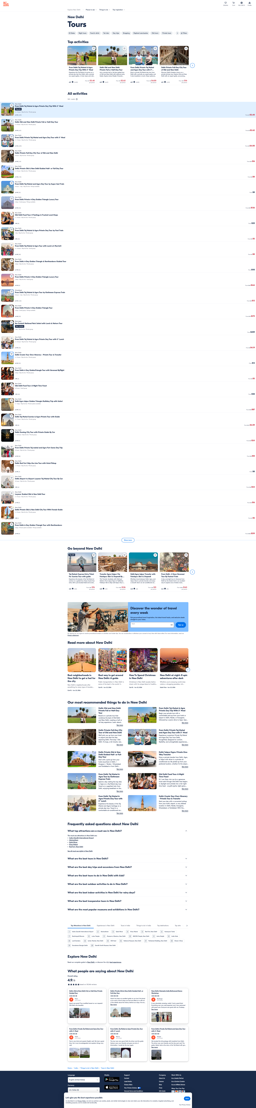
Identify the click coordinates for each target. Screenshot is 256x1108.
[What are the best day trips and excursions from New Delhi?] (186, 867)
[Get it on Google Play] (111, 1079)
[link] (128, 110)
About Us (162, 1078)
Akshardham (73, 840)
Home (70, 1068)
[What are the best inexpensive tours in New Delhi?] (186, 901)
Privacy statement (73, 635)
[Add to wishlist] (94, 48)
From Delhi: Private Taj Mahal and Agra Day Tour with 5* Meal (86, 1030)
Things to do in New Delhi (89, 1068)
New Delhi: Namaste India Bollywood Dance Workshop (166, 992)
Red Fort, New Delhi (76, 847)
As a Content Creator (178, 1081)
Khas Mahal (73, 844)
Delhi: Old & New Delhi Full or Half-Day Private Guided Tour (85, 992)
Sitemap (126, 1097)
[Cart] (233, 2)
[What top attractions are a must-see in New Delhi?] (186, 831)
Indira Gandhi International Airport (81, 838)
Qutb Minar (73, 842)
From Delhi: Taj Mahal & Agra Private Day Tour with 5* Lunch (126, 1030)
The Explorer (163, 1094)
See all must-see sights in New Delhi (80, 851)
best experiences (115, 962)
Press (160, 1088)
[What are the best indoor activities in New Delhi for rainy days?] (186, 892)
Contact (126, 1078)
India (76, 1068)
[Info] (76, 99)
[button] (128, 110)
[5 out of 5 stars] (87, 996)
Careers (161, 1081)
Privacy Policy (128, 1084)
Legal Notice (128, 1081)
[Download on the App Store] (111, 1087)
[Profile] (249, 2)
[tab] (81, 925)
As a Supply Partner (177, 1078)
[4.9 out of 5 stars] (74, 984)
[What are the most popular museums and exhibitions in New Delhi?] (186, 909)
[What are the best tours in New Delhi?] (186, 858)
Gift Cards (162, 1091)
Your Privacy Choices (130, 1088)
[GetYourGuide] (6, 4)
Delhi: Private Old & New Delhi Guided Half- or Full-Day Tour (126, 992)
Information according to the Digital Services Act (139, 1094)
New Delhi (90, 962)
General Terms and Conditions (133, 1091)
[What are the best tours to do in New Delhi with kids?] (186, 875)
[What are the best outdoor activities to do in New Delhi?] (186, 884)
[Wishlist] (225, 2)
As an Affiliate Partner (178, 1084)
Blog (160, 1084)
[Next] (192, 65)
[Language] (241, 2)
